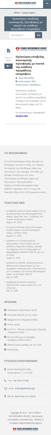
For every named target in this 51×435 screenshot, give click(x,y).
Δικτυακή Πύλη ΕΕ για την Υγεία (22, 314)
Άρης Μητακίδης (26, 78)
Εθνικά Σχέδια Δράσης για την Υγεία (24, 344)
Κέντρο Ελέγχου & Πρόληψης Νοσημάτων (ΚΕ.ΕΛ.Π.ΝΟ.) (21, 338)
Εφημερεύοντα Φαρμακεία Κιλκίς (22, 319)
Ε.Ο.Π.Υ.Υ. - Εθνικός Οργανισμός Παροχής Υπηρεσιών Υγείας (26, 331)
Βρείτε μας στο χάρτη (25, 396)
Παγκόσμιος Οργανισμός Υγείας (22, 310)
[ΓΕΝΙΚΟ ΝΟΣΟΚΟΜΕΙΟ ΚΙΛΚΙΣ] (25, 3)
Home (16, 12)
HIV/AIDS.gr (12, 349)
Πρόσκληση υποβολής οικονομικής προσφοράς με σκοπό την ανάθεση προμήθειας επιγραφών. (30, 65)
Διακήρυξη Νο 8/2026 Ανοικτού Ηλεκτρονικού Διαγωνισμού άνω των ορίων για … (24, 285)
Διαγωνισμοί (28, 12)
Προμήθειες (35, 84)
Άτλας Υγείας (13, 324)
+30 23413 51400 (21, 380)
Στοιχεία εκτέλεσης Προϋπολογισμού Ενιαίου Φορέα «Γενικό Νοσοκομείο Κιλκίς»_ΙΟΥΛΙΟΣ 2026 (24, 230)
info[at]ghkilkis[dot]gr (25, 388)
